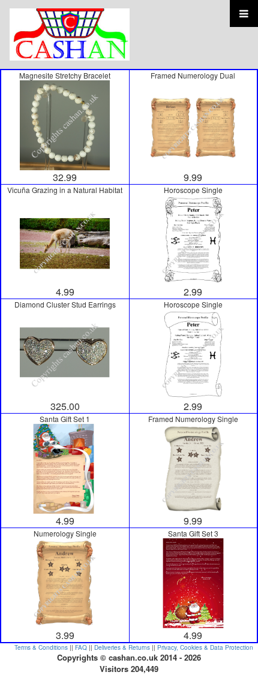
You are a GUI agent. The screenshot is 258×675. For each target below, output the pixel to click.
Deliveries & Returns (122, 647)
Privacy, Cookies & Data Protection (205, 647)
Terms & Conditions (41, 647)
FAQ (81, 647)
